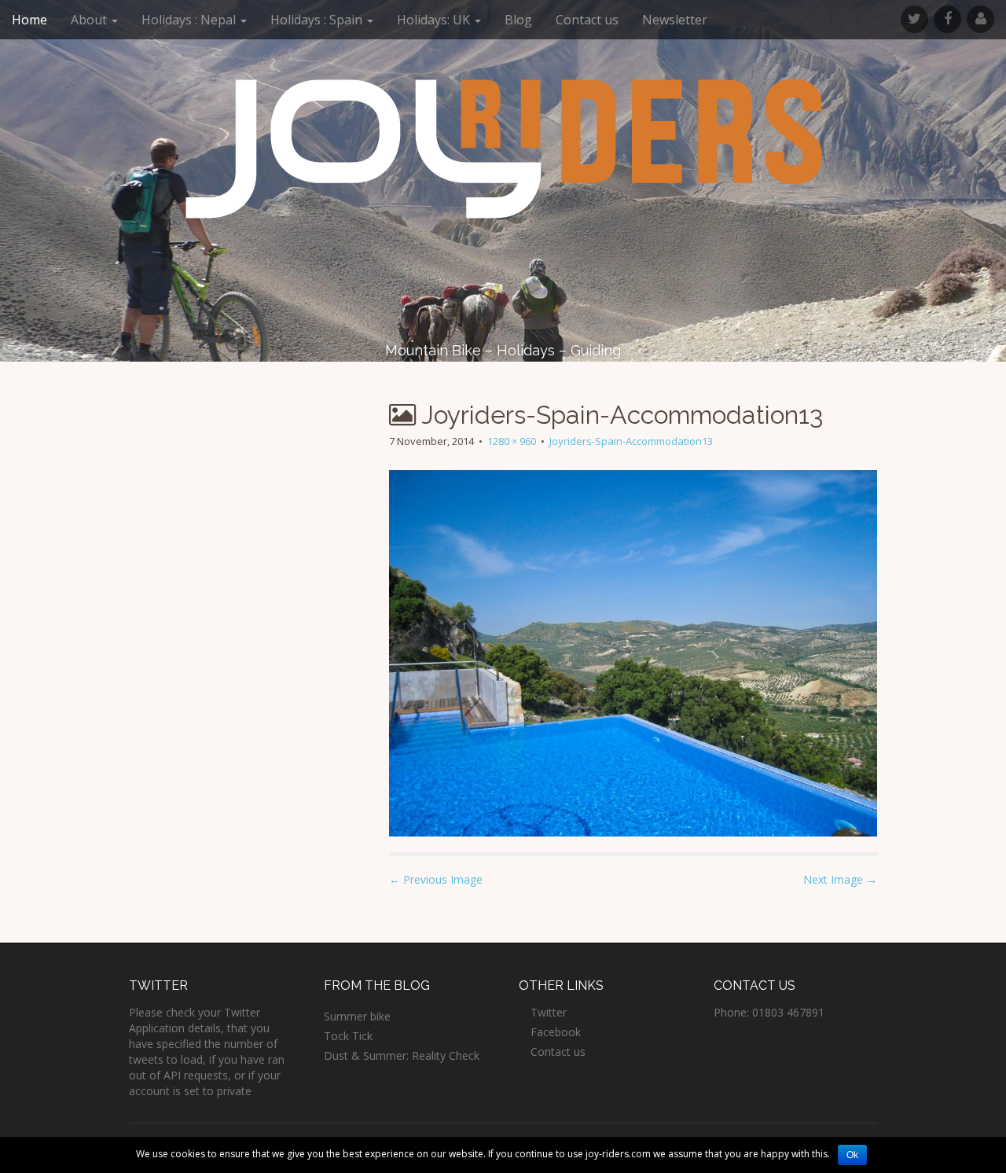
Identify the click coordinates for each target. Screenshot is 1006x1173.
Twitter (549, 1012)
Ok (852, 1154)
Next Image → (840, 879)
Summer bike (357, 1016)
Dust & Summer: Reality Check (401, 1055)
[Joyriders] (503, 148)
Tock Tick (348, 1035)
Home (29, 19)
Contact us (587, 19)
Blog (518, 19)
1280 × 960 (511, 441)
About (90, 19)
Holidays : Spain (317, 19)
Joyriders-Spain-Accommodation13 (631, 441)
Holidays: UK (435, 19)
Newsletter (674, 19)
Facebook (556, 1031)
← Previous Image (436, 879)
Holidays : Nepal (190, 19)
